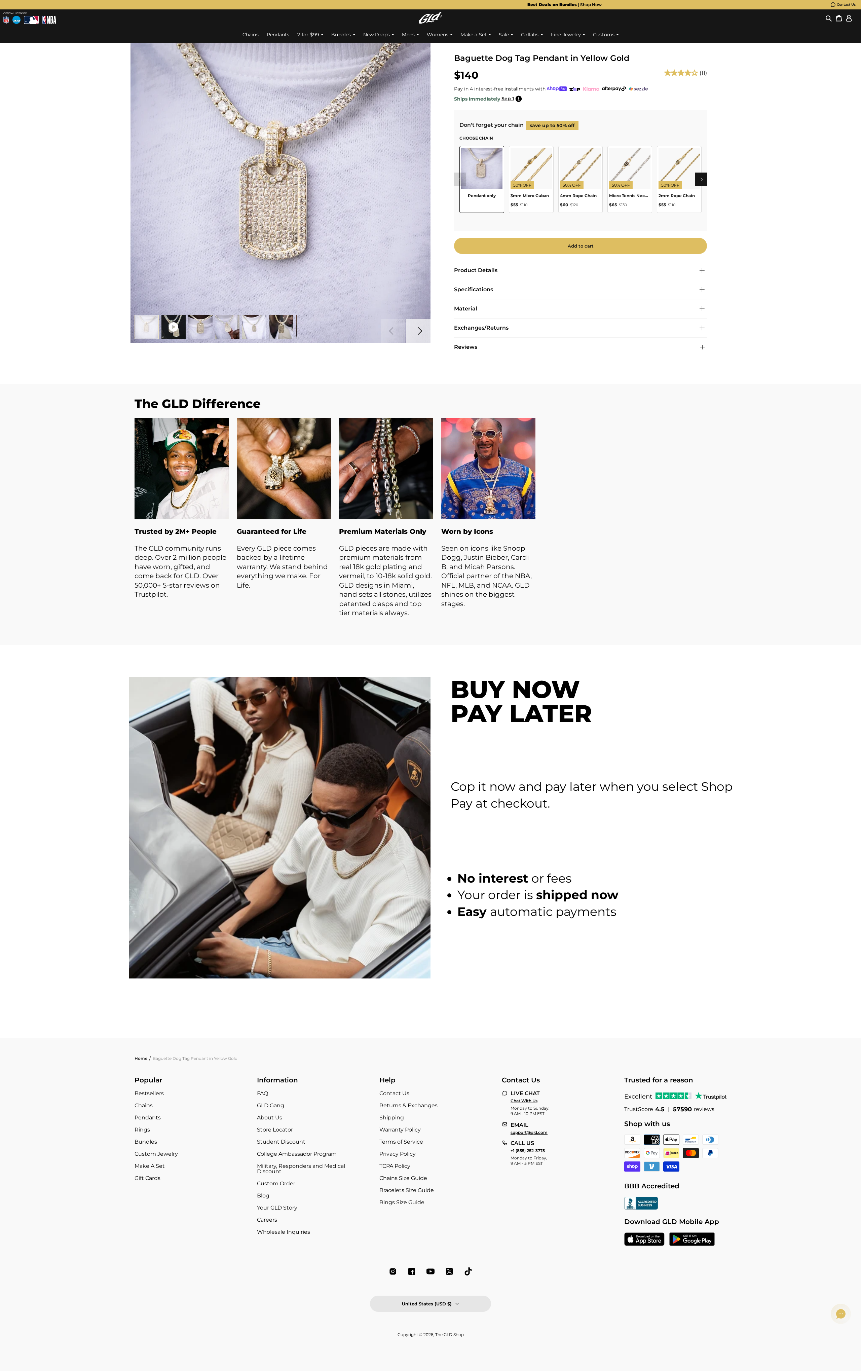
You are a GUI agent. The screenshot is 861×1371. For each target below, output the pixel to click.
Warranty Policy (400, 1129)
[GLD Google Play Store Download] (692, 1239)
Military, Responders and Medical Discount (301, 1169)
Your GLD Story (277, 1208)
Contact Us (846, 4)
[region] (580, 182)
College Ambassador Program (297, 1154)
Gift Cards (147, 1178)
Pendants (148, 1117)
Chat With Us (524, 1101)
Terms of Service (401, 1142)
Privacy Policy (397, 1154)
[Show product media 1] (147, 327)
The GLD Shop (449, 1334)
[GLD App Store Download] (644, 1239)
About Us (269, 1117)
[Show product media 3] (200, 327)
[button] (828, 17)
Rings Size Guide (401, 1202)
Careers (267, 1220)
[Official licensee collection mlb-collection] (31, 20)
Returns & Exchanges (408, 1105)
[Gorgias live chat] (841, 1314)
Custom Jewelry (156, 1154)
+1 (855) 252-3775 (528, 1151)
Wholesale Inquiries (283, 1232)
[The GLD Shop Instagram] (392, 1271)
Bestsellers (149, 1093)
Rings (142, 1129)
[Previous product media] (393, 331)
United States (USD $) (427, 1303)
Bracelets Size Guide (406, 1190)
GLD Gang (270, 1105)
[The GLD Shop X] (449, 1271)
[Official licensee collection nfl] (6, 20)
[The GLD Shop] (430, 17)
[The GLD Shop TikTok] (468, 1271)
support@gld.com (529, 1133)
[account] (849, 17)
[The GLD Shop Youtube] (430, 1271)
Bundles (146, 1142)
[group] (419, 4)
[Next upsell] (701, 179)
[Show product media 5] (254, 327)
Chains (144, 1105)
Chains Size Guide (403, 1178)
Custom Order (276, 1183)
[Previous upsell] (459, 179)
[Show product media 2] (173, 327)
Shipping (391, 1117)
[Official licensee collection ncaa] (16, 20)
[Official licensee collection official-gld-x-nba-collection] (49, 20)
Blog (263, 1195)
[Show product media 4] (227, 327)
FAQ (262, 1093)
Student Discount (281, 1142)
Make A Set (150, 1166)
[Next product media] (418, 331)
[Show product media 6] (281, 327)
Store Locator (275, 1129)
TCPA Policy (394, 1166)
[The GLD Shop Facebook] (411, 1271)
